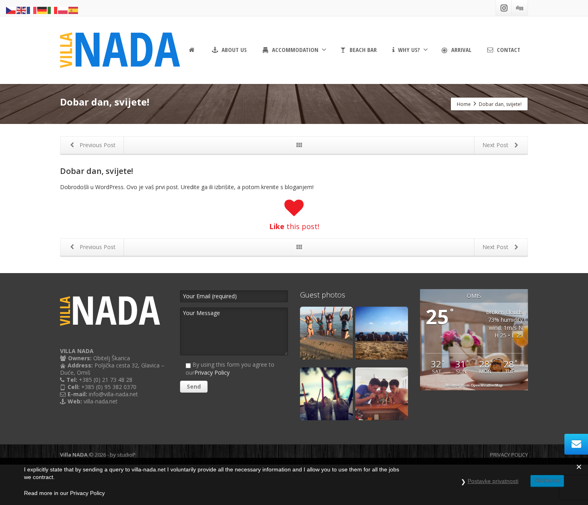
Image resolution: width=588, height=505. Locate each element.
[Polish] (63, 10)
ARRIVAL (461, 50)
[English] (21, 10)
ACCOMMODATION (294, 50)
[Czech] (11, 10)
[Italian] (53, 10)
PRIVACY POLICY (509, 454)
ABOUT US (233, 50)
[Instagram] (504, 8)
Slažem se (547, 480)
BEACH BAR (362, 50)
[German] (42, 10)
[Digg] (520, 8)
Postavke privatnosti (493, 481)
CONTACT (507, 50)
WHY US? (408, 50)
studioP (126, 454)
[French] (32, 10)
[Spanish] (73, 10)
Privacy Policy (212, 372)
